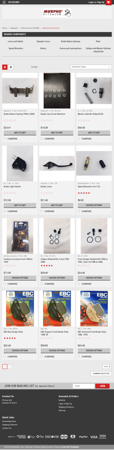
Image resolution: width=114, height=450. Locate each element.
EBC (5, 329)
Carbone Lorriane (10, 256)
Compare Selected (101, 374)
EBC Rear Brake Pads (13, 332)
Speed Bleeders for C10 (89, 186)
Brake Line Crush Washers (53, 114)
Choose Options (94, 205)
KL (79, 111)
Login (91, 2)
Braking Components (51, 28)
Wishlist (62, 400)
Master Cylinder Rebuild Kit (90, 114)
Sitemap (62, 410)
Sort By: (34, 67)
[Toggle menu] (4, 4)
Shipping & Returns (66, 407)
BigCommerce (47, 447)
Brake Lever (46, 186)
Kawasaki (14, 28)
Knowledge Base (9, 421)
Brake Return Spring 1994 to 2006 (19, 114)
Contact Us (6, 428)
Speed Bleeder (83, 183)
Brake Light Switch (12, 186)
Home (4, 28)
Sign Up (100, 2)
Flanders (44, 183)
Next (106, 367)
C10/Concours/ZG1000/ (30, 28)
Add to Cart (20, 132)
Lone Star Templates (70, 447)
